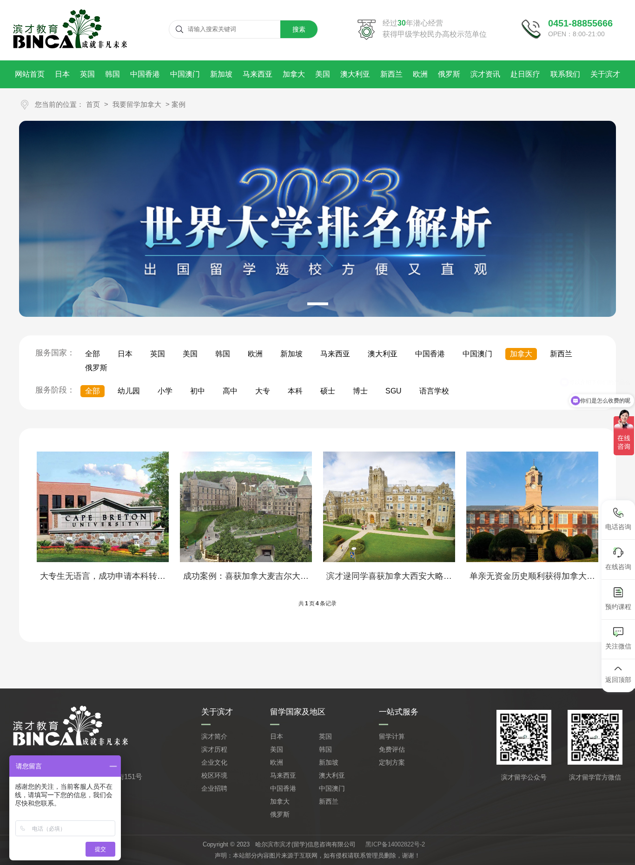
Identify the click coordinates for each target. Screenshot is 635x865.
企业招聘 (214, 788)
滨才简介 (214, 736)
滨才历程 (214, 749)
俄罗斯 (449, 74)
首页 (93, 104)
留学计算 (392, 736)
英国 (87, 74)
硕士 (327, 391)
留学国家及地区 (297, 712)
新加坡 (221, 74)
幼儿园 (129, 391)
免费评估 (392, 749)
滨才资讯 (485, 74)
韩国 (112, 74)
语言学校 (434, 391)
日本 (62, 74)
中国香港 (145, 74)
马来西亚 (257, 74)
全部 (92, 354)
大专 (262, 391)
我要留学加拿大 (136, 104)
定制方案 (392, 762)
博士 (360, 391)
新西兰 (391, 74)
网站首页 (30, 74)
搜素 (298, 29)
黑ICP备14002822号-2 (395, 844)
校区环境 (214, 775)
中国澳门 (185, 74)
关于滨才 (605, 74)
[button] (317, 303)
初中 (197, 391)
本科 (295, 391)
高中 (230, 391)
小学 (165, 391)
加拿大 (294, 74)
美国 (322, 74)
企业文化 (214, 762)
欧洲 (420, 74)
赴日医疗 (525, 74)
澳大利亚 (355, 74)
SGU (393, 391)
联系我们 (565, 74)
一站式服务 (398, 712)
